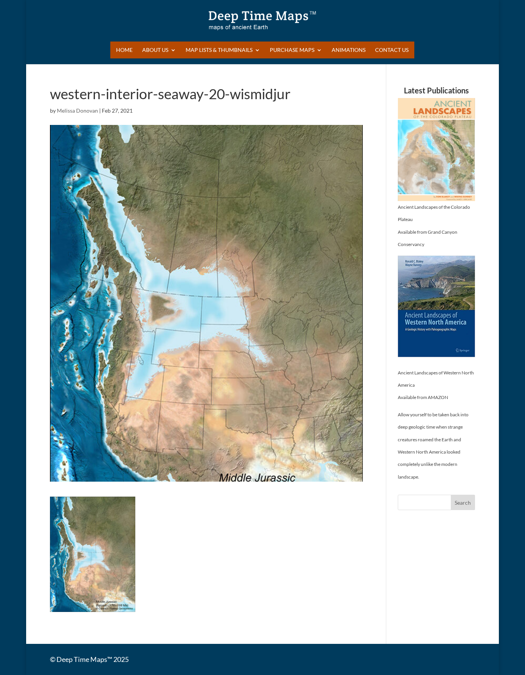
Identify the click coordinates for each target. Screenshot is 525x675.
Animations (349, 50)
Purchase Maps (292, 50)
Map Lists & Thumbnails (219, 50)
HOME (124, 50)
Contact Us (392, 50)
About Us (155, 50)
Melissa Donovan (77, 110)
